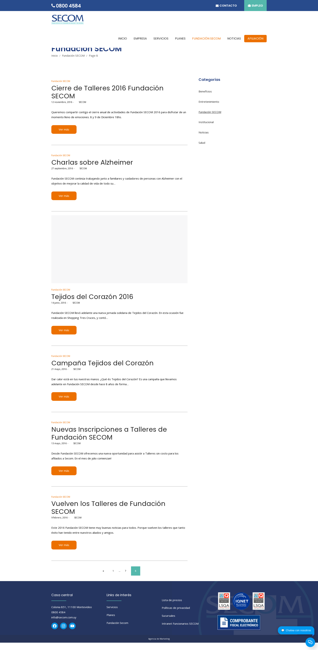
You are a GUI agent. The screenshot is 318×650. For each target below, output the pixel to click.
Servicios (112, 607)
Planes (111, 615)
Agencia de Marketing (159, 638)
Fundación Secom (117, 623)
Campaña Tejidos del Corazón (102, 363)
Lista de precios (172, 600)
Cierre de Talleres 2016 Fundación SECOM (107, 92)
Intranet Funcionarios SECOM (180, 623)
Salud (202, 142)
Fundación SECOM (73, 55)
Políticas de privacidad (176, 608)
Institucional (206, 122)
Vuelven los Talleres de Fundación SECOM (108, 507)
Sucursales (168, 615)
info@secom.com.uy (63, 617)
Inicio (54, 55)
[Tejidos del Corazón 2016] (119, 249)
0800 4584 (58, 612)
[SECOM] (68, 20)
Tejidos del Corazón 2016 (92, 296)
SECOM (80, 102)
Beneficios (205, 91)
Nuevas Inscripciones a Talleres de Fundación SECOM (109, 433)
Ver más (64, 129)
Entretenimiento (209, 101)
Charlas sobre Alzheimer (92, 162)
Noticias (204, 132)
